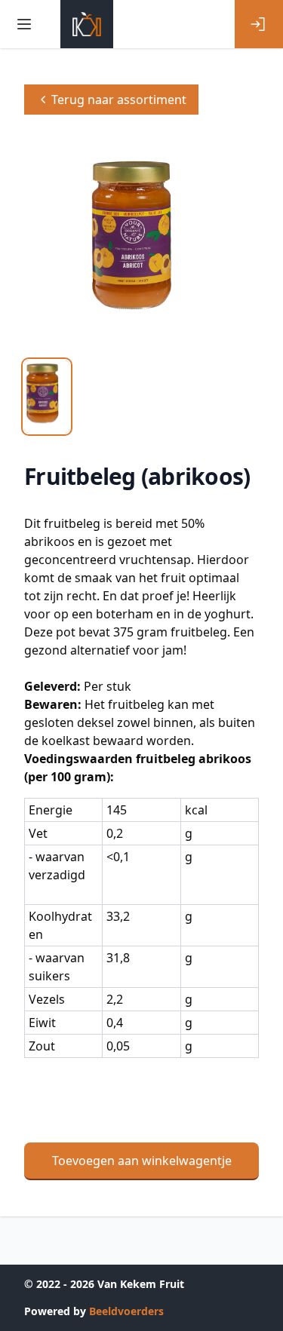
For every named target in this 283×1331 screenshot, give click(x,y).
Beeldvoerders (126, 1311)
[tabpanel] (141, 243)
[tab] (46, 396)
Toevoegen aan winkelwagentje (142, 1160)
